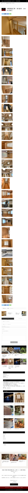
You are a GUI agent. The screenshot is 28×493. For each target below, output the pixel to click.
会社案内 (4, 435)
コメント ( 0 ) (8, 318)
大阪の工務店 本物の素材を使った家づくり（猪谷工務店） (14, 469)
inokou (5, 308)
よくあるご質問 (11, 487)
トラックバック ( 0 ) (20, 318)
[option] (6, 460)
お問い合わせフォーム (14, 484)
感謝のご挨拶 (6, 487)
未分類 (3, 8)
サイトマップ (4, 439)
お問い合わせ (18, 487)
